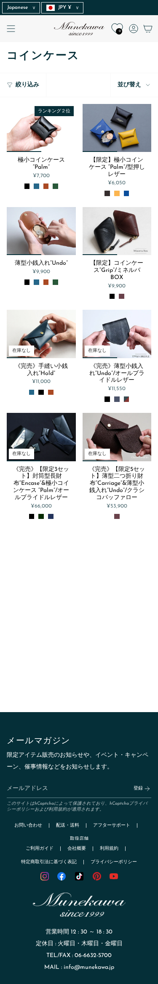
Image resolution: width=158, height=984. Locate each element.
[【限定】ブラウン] (107, 193)
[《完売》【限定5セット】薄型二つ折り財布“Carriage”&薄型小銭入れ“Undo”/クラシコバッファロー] (117, 437)
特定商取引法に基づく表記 (49, 862)
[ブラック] (27, 186)
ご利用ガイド (40, 848)
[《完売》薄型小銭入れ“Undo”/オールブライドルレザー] (117, 334)
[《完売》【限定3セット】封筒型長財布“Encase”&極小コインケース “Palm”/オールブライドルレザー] (41, 437)
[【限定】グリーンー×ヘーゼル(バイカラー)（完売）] (126, 399)
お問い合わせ (28, 825)
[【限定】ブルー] (126, 193)
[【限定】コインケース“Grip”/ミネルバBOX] (117, 231)
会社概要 (76, 848)
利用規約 (57, 809)
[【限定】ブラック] (112, 296)
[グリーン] (55, 186)
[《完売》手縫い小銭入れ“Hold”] (41, 334)
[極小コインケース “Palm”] (41, 128)
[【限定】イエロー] (117, 193)
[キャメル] (46, 186)
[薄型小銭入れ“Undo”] (41, 231)
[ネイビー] (51, 516)
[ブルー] (36, 186)
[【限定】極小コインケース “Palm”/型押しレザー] (117, 128)
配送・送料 (67, 825)
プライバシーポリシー (114, 862)
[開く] (11, 28)
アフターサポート (111, 825)
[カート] (148, 28)
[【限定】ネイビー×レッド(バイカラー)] (117, 399)
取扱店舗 (79, 839)
